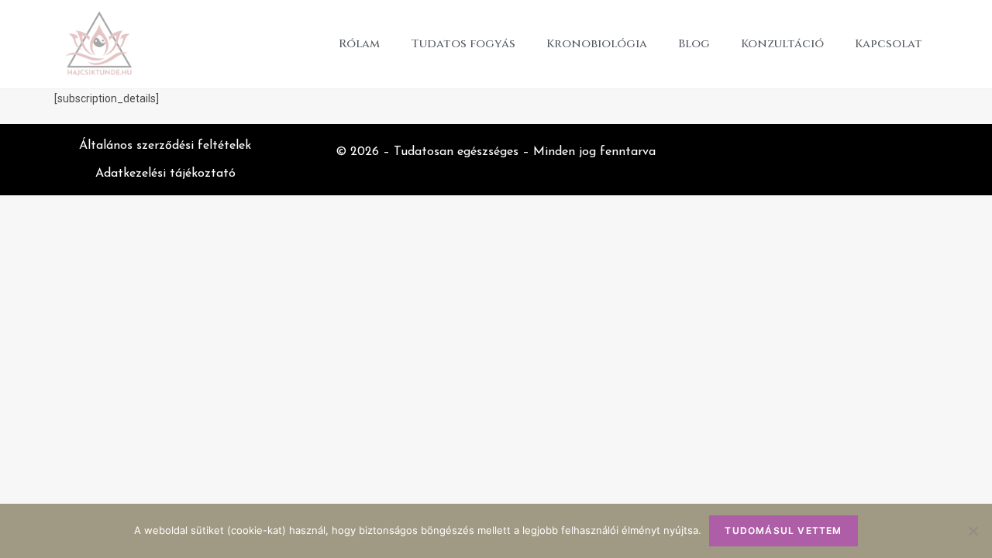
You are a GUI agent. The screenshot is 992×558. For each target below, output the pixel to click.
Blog (694, 44)
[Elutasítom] (972, 531)
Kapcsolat (888, 44)
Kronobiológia (596, 44)
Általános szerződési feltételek (165, 146)
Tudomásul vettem (783, 530)
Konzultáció (782, 44)
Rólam (359, 44)
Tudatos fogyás (463, 44)
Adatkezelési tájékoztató (165, 173)
